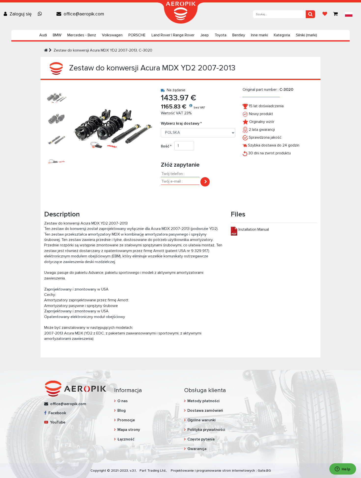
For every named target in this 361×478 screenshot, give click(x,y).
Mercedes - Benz (81, 35)
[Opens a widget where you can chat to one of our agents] (342, 469)
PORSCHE (137, 35)
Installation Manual (253, 229)
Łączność (125, 439)
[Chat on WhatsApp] (41, 14)
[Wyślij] (205, 181)
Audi (43, 35)
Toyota (220, 35)
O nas (122, 400)
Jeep (204, 35)
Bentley (238, 35)
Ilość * (167, 146)
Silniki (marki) (306, 35)
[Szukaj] (310, 14)
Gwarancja (197, 448)
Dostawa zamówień (205, 410)
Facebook (56, 413)
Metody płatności (203, 400)
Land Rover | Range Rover (173, 35)
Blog (121, 410)
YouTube (56, 422)
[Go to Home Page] (46, 50)
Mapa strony (128, 429)
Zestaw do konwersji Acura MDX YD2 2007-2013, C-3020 (103, 50)
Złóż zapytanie (180, 164)
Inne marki (259, 35)
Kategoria (282, 35)
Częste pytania (201, 439)
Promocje (126, 420)
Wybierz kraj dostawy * (181, 123)
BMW (57, 35)
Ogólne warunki (201, 420)
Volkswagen (112, 35)
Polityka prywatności (206, 429)
